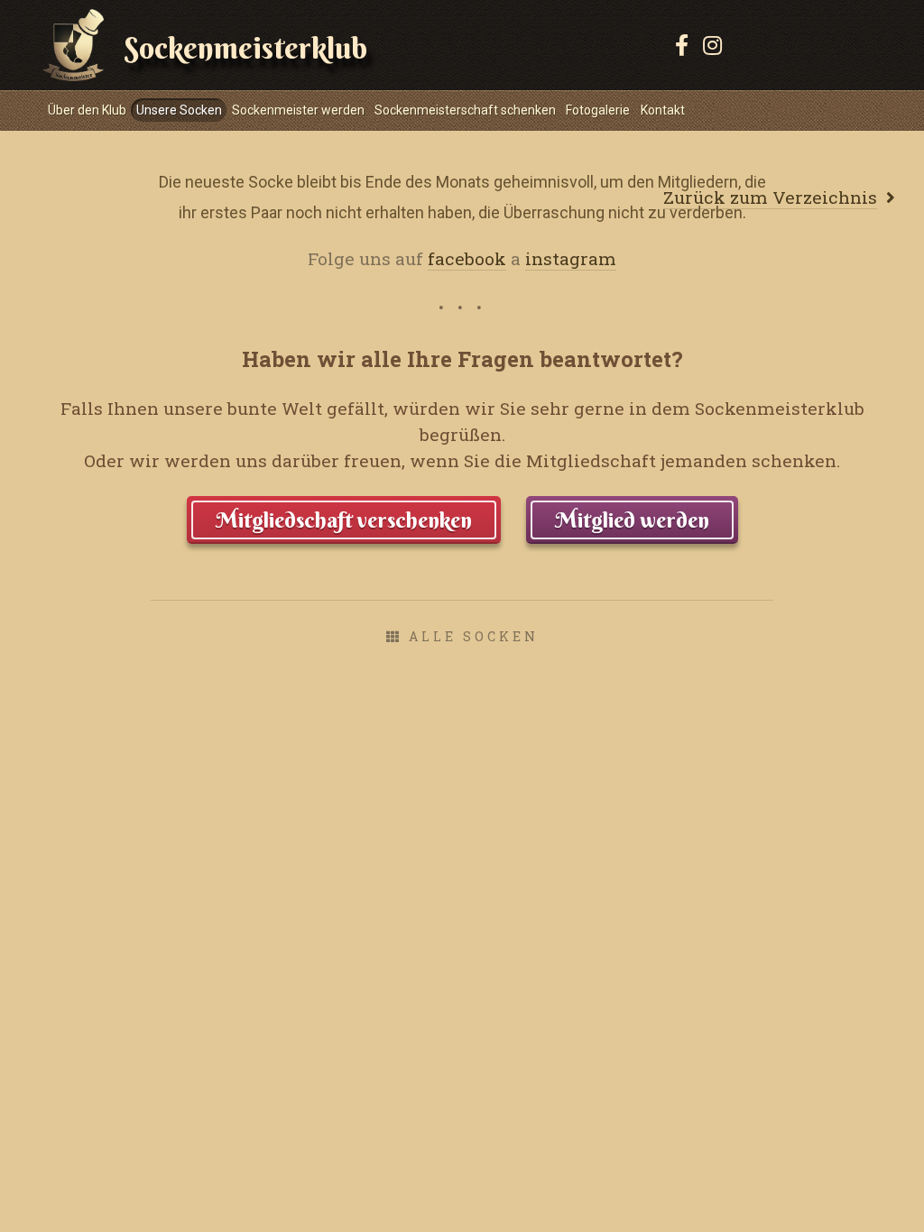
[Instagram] (712, 45)
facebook (467, 258)
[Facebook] (681, 45)
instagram (570, 258)
